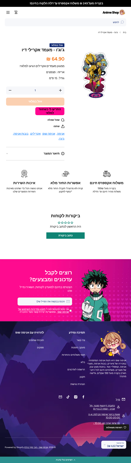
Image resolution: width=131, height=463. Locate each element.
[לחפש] (122, 22)
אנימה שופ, (48, 133)
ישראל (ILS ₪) (115, 446)
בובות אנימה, (20, 133)
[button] (65, 460)
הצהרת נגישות (77, 384)
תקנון (82, 376)
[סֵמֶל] (114, 12)
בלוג (83, 362)
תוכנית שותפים (36, 340)
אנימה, (60, 133)
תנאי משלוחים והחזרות (73, 354)
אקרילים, (35, 133)
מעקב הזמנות (78, 347)
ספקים (40, 347)
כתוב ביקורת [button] (65, 235)
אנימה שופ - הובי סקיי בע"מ (36, 447)
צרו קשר (81, 340)
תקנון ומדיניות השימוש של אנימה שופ (43, 310)
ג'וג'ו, (61, 138)
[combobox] (65, 22)
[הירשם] (22, 301)
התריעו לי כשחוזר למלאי (50, 111)
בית (124, 32)
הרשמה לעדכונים (76, 369)
